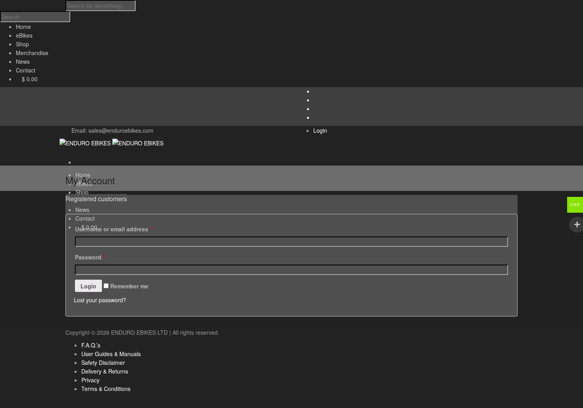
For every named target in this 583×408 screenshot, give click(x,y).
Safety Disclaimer (103, 362)
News (82, 210)
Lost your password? (100, 300)
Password (90, 257)
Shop (81, 192)
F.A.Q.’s (90, 345)
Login (320, 130)
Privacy (90, 380)
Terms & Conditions (105, 389)
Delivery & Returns (104, 371)
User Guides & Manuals (111, 354)
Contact (85, 218)
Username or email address (113, 229)
